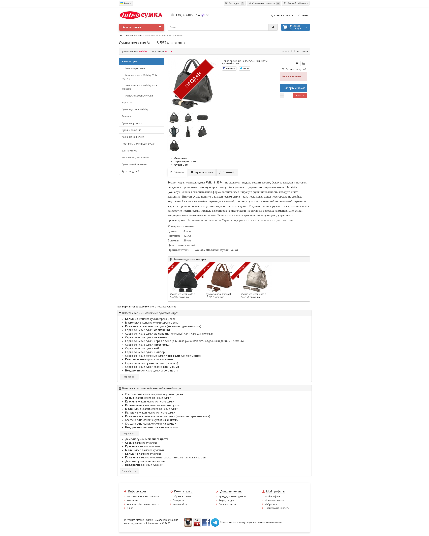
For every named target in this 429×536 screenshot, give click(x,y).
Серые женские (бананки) (151, 363)
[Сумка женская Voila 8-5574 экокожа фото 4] (188, 131)
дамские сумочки (141, 443)
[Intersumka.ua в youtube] (197, 522)
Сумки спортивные (132, 123)
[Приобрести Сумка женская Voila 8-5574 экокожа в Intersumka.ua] (174, 117)
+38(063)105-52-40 (188, 15)
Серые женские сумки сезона (152, 367)
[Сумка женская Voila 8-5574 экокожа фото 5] (202, 131)
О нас (130, 508)
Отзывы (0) (181, 164)
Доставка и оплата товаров (143, 496)
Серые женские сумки (147, 330)
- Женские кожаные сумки (137, 95)
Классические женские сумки (154, 394)
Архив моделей (130, 171)
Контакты (132, 500)
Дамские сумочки (147, 439)
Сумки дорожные (131, 130)
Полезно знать (227, 504)
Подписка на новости (277, 508)
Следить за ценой (295, 69)
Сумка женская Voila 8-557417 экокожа (219, 296)
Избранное (271, 504)
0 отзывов (302, 51)
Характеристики (185, 161)
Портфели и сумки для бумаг (138, 143)
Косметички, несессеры (135, 157)
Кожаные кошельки (133, 136)
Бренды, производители (232, 496)
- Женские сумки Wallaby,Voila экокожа (139, 87)
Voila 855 (171, 306)
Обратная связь (182, 496)
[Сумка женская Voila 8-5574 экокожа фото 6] (174, 145)
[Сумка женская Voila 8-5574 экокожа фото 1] (188, 117)
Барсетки (127, 102)
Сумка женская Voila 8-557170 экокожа (254, 296)
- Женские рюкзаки (133, 68)
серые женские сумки (145, 326)
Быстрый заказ (294, 88)
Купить (300, 95)
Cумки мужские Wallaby (135, 109)
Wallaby (143, 51)
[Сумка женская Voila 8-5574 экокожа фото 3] (174, 131)
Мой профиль (273, 496)
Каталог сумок (131, 27)
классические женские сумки (148, 398)
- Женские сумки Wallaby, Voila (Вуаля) (140, 77)
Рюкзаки (126, 116)
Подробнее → (129, 376)
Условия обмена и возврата (143, 504)
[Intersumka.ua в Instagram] (188, 522)
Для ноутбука (129, 150)
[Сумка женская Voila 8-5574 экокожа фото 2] (202, 117)
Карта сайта (180, 504)
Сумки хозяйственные (134, 164)
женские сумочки (144, 465)
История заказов (274, 500)
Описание (180, 158)
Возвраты (178, 500)
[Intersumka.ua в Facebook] (206, 522)
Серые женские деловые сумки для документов (163, 356)
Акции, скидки (226, 500)
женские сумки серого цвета (150, 319)
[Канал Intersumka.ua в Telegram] (215, 522)
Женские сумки (134, 35)
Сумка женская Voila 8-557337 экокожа (183, 296)
